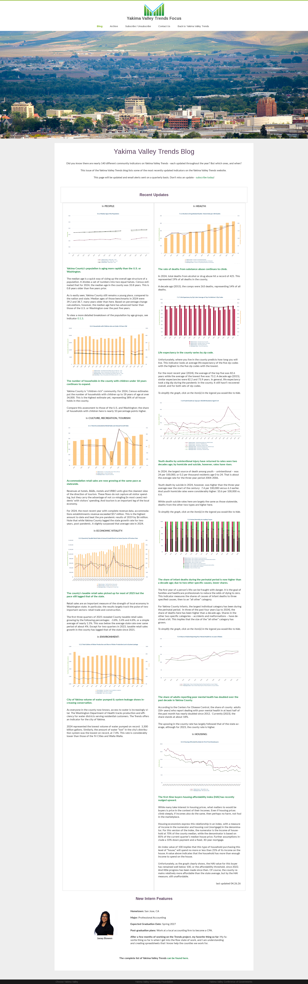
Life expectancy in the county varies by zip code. (186, 352)
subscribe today (205, 177)
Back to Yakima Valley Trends (193, 26)
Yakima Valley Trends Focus (154, 18)
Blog (100, 26)
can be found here (177, 958)
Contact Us (164, 26)
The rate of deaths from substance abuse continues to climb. (192, 269)
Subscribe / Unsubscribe (138, 26)
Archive (114, 26)
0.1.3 (80, 318)
